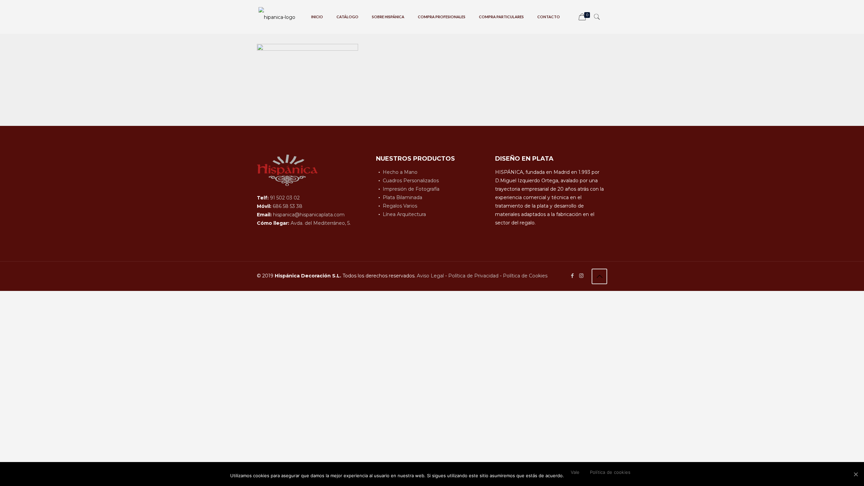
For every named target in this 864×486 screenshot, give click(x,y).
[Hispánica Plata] (277, 17)
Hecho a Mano (400, 172)
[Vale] (855, 474)
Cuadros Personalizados (411, 181)
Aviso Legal (430, 276)
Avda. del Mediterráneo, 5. (321, 223)
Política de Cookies (525, 276)
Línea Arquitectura (404, 214)
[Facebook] (572, 275)
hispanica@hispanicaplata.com (309, 215)
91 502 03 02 (285, 198)
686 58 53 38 (287, 206)
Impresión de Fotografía (411, 189)
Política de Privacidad (473, 276)
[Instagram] (581, 275)
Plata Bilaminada (402, 197)
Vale (575, 472)
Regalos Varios (400, 206)
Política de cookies (610, 472)
